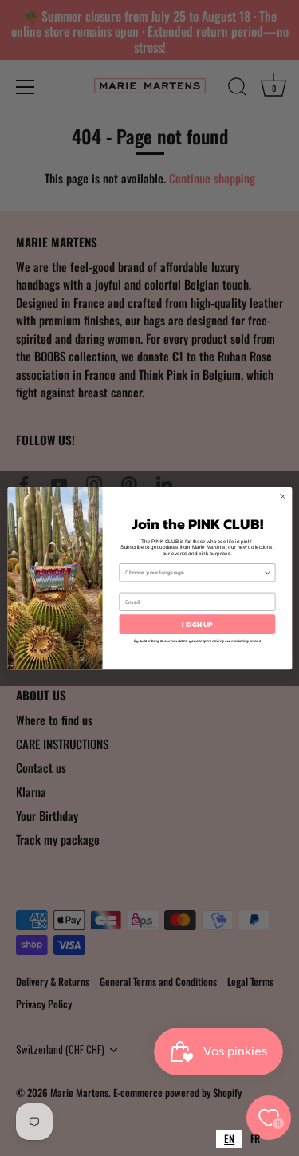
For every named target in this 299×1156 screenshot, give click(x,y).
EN (229, 1138)
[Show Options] (267, 572)
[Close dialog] (282, 496)
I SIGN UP (197, 623)
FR (255, 1138)
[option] (255, 1139)
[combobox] (229, 1139)
